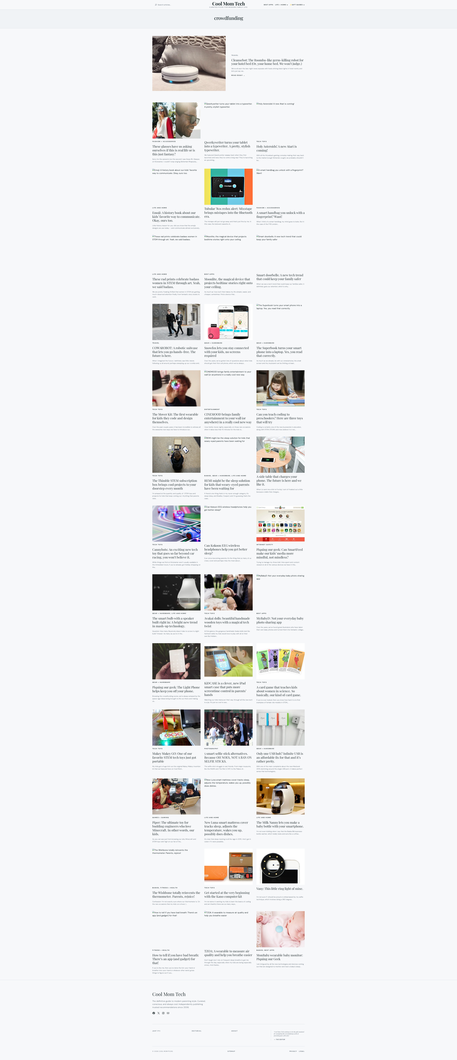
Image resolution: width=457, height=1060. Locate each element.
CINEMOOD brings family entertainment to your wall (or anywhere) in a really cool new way (228, 418)
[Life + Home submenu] (287, 4)
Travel (234, 55)
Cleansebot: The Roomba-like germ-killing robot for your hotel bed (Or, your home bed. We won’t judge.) (267, 61)
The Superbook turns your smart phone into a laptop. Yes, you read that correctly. (279, 352)
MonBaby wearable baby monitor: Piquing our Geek (279, 957)
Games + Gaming (160, 818)
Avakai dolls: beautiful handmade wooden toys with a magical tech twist (227, 622)
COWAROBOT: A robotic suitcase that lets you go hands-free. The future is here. (175, 352)
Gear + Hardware (213, 343)
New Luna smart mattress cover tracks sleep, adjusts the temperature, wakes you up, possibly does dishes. (226, 828)
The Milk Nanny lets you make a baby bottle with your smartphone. (280, 824)
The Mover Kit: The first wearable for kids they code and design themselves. (175, 418)
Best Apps (209, 274)
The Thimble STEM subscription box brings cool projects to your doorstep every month (174, 484)
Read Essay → (238, 75)
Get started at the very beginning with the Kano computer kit (227, 894)
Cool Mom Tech (228, 3)
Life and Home (159, 208)
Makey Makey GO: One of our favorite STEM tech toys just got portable (174, 757)
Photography (211, 749)
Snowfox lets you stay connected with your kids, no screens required (226, 352)
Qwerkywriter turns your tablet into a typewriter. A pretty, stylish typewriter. (227, 146)
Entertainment (212, 409)
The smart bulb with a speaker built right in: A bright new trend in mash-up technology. (174, 622)
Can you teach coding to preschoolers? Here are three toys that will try (279, 418)
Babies (207, 476)
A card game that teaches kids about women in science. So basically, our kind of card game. (278, 691)
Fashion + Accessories (164, 141)
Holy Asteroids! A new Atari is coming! (276, 148)
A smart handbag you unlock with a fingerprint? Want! (280, 215)
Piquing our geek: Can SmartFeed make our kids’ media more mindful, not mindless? (279, 553)
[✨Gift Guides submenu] (304, 4)
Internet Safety (264, 545)
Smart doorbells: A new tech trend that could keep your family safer (279, 277)
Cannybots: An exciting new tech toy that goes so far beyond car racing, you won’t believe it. (175, 553)
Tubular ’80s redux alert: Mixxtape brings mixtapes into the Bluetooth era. (228, 212)
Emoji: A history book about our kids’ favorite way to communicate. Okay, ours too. (176, 216)
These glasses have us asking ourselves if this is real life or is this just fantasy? (173, 150)
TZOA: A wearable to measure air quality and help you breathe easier (228, 953)
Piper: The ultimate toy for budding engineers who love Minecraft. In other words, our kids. (173, 828)
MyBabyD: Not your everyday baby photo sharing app (279, 620)
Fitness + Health (169, 888)
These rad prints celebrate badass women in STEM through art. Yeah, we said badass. (176, 283)
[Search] (156, 5)
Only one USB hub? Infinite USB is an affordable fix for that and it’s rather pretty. (279, 757)
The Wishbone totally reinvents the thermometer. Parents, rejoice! (176, 894)
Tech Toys (261, 141)
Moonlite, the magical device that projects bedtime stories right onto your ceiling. (228, 283)
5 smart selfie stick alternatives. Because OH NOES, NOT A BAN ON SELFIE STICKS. (228, 757)
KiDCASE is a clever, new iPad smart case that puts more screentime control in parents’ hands (225, 689)
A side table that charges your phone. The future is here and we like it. (278, 480)
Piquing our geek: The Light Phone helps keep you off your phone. (176, 689)
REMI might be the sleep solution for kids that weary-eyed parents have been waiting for (227, 484)
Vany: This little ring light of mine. (279, 889)
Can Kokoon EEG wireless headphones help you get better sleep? (225, 549)
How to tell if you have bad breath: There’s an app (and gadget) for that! (175, 959)
